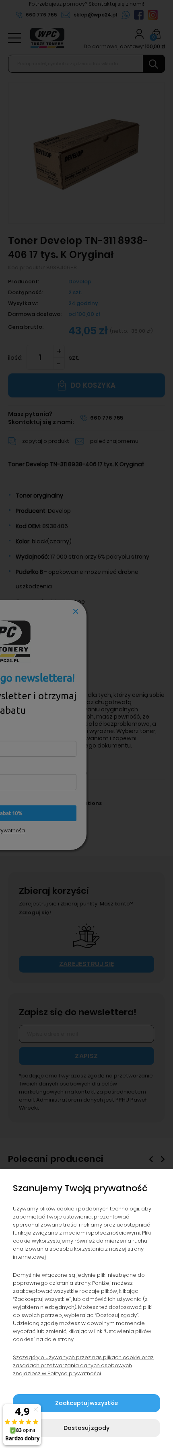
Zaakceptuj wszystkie (86, 1403)
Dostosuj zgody (86, 1428)
